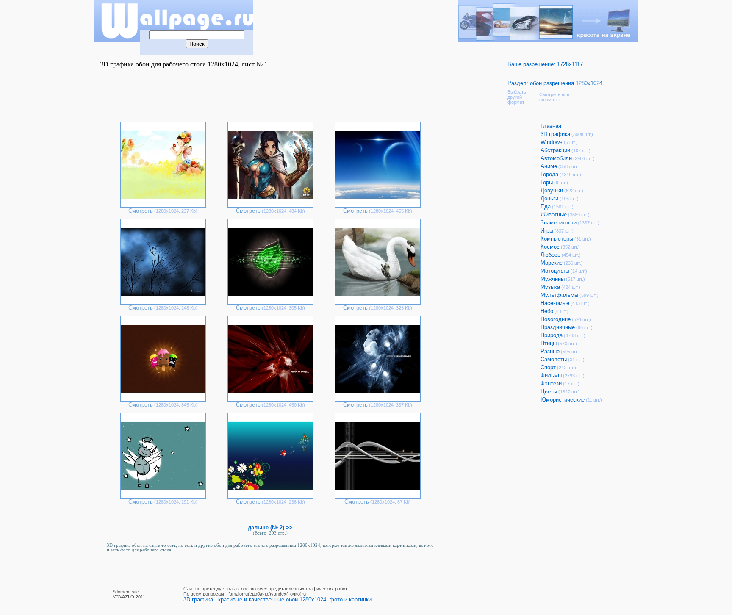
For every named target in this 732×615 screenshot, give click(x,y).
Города (549, 174)
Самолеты (554, 359)
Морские (552, 263)
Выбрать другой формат (516, 97)
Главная (551, 126)
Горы (547, 182)
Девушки (552, 190)
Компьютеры (557, 238)
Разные (550, 351)
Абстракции (555, 150)
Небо (547, 311)
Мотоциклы (555, 271)
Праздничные (558, 327)
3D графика (555, 134)
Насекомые (555, 303)
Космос (550, 247)
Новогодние (556, 319)
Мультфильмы (559, 295)
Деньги (549, 198)
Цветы (549, 391)
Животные (554, 214)
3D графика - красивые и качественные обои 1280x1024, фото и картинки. (278, 599)
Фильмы (551, 375)
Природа (552, 335)
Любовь (550, 255)
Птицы (549, 343)
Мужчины (553, 279)
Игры (547, 230)
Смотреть (140, 211)
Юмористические (563, 399)
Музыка (550, 287)
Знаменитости (559, 222)
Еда (546, 206)
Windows (552, 142)
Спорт (548, 367)
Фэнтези (551, 383)
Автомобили (556, 158)
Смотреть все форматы (554, 97)
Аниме (549, 166)
